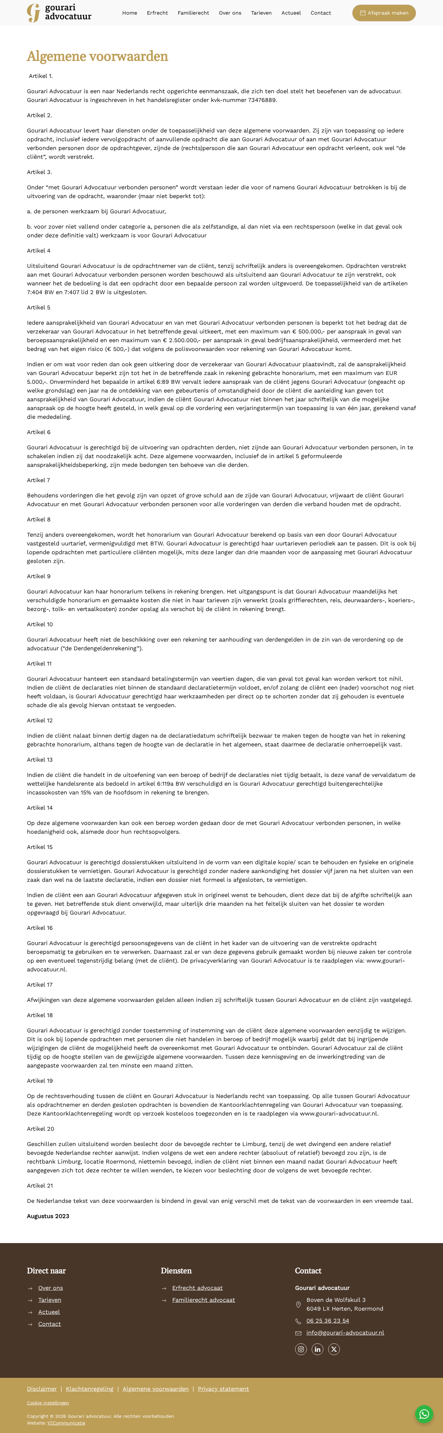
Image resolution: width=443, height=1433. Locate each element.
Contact (321, 13)
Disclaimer (42, 1388)
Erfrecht (157, 13)
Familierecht (193, 13)
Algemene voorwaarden (156, 1388)
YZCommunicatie (66, 1423)
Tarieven (261, 13)
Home (129, 13)
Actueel (291, 13)
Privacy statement (223, 1388)
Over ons (230, 13)
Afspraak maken (388, 13)
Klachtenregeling (90, 1388)
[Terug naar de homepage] (59, 13)
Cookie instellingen (48, 1402)
